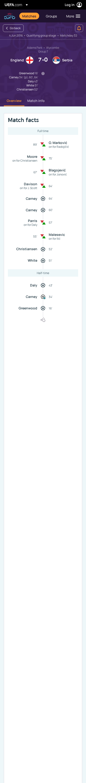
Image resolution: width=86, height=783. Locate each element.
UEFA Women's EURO (9, 16)
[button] (72, 16)
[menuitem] (30, 16)
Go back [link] (15, 28)
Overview (14, 100)
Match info (36, 100)
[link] (29, 16)
